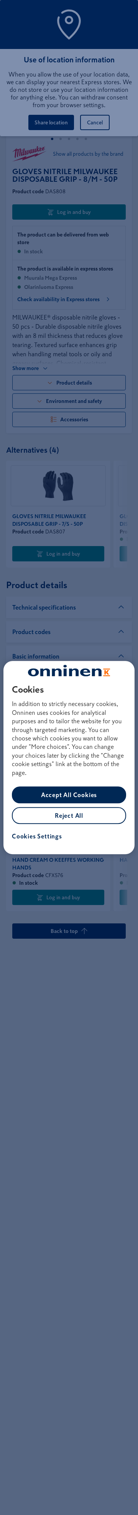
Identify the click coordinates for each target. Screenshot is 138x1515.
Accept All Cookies (69, 795)
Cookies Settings (37, 836)
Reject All (69, 815)
